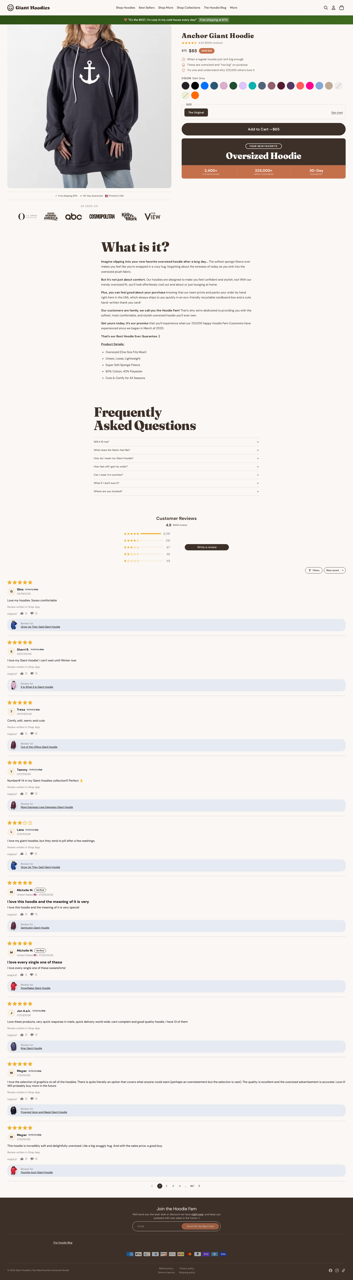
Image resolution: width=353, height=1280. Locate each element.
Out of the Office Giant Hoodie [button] (39, 747)
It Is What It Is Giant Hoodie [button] (37, 687)
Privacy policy (187, 1268)
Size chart (337, 112)
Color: (193, 78)
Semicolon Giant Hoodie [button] (35, 927)
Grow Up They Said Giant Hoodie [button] (40, 626)
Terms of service (166, 1272)
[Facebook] (330, 1270)
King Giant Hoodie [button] (31, 1048)
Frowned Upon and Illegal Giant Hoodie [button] (44, 1112)
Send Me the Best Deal (200, 1226)
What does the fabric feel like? (112, 450)
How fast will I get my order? (111, 466)
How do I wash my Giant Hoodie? (113, 458)
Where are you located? (108, 491)
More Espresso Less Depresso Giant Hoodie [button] (47, 807)
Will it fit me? (101, 441)
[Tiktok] (343, 1270)
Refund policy (166, 1268)
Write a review (207, 547)
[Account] (333, 8)
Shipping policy (187, 1272)
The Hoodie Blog (62, 1242)
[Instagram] (337, 1270)
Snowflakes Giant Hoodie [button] (35, 988)
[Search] (326, 8)
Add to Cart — (263, 129)
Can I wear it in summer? (108, 474)
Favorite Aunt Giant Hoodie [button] (37, 1172)
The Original (196, 112)
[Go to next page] (200, 1186)
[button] (147, 534)
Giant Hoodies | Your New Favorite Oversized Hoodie (42, 1270)
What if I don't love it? (106, 483)
